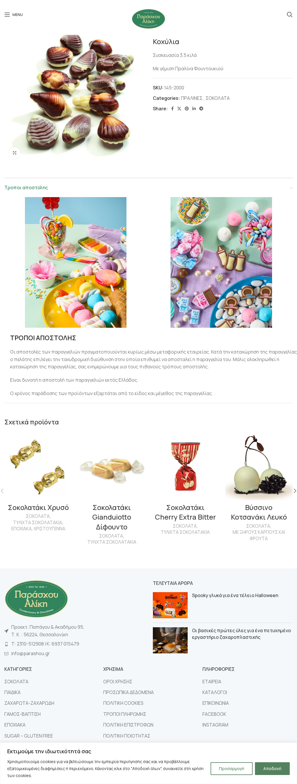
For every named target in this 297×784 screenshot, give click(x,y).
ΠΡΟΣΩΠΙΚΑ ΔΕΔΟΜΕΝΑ (128, 692)
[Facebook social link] (172, 108)
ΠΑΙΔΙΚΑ (12, 692)
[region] (148, 763)
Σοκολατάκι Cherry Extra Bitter (185, 512)
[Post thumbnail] (170, 605)
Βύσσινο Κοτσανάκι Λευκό (259, 512)
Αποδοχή (272, 768)
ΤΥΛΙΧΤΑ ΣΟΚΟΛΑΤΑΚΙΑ (37, 523)
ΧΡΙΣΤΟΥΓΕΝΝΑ (49, 529)
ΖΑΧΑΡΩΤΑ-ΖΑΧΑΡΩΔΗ (29, 703)
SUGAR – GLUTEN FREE (28, 736)
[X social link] (179, 108)
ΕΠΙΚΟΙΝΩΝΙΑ (215, 703)
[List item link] (74, 644)
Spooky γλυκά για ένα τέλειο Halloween (235, 595)
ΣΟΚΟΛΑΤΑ (218, 98)
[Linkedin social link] (194, 108)
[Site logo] (148, 18)
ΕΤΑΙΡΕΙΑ (211, 681)
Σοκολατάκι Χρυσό (38, 507)
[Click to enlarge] (14, 153)
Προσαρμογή (231, 768)
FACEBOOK (214, 714)
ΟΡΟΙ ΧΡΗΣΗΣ (117, 681)
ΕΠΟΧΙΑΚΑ (21, 529)
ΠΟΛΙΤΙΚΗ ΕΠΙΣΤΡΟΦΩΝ (128, 725)
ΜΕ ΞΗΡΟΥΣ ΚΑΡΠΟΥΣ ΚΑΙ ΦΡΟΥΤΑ (259, 535)
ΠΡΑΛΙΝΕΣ (191, 98)
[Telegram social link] (201, 108)
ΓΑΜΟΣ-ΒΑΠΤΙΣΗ (22, 714)
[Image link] (36, 598)
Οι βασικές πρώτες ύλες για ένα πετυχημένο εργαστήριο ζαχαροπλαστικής (241, 633)
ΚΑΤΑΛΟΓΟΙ (214, 692)
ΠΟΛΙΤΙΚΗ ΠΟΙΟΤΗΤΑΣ (126, 736)
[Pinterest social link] (187, 108)
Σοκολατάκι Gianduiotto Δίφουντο (111, 516)
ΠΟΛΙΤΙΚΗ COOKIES (123, 703)
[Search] (290, 14)
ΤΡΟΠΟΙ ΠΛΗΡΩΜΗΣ (124, 714)
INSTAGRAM (215, 725)
